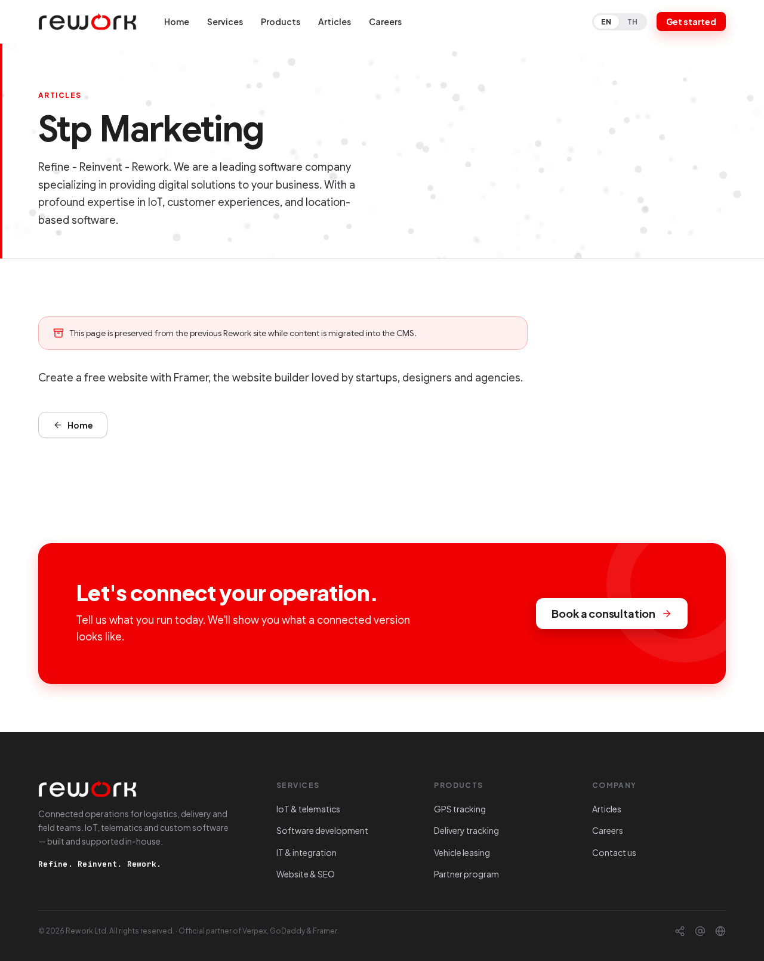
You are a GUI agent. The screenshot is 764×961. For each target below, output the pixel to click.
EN (606, 21)
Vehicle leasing (462, 852)
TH (632, 21)
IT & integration (306, 852)
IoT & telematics (308, 808)
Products (280, 21)
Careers (385, 21)
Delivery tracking (466, 830)
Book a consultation (603, 613)
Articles (334, 21)
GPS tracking (460, 808)
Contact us (614, 852)
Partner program (466, 873)
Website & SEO (305, 873)
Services (225, 21)
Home (176, 21)
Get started (691, 21)
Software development (322, 830)
